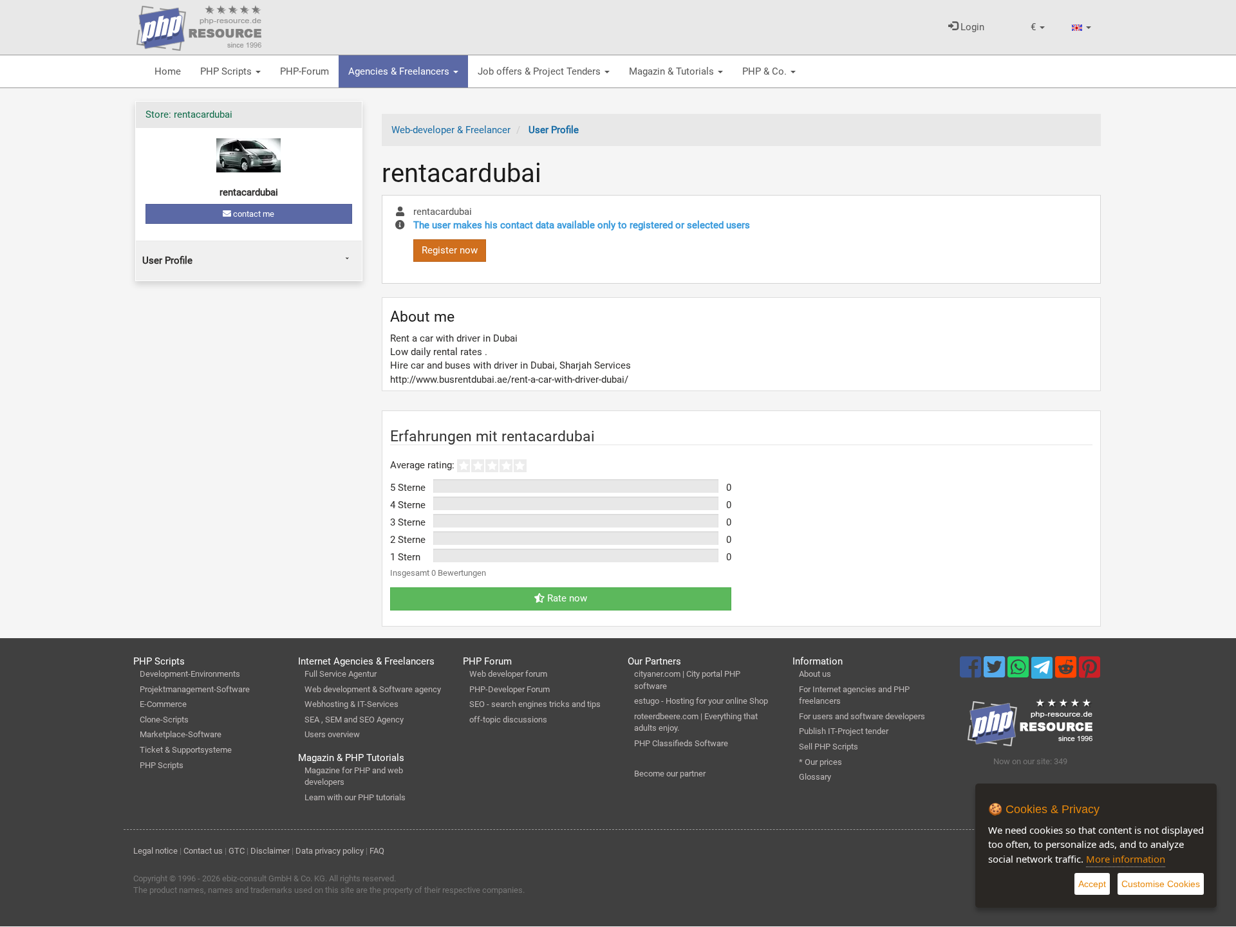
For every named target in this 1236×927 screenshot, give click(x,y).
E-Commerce (163, 704)
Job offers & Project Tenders (540, 71)
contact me (252, 214)
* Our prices (820, 762)
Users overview (332, 734)
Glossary (815, 777)
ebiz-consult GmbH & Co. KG (273, 878)
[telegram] (1043, 671)
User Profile (167, 260)
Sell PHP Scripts (828, 746)
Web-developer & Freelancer (450, 130)
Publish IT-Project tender (843, 731)
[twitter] (995, 673)
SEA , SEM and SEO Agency (354, 719)
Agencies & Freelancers (400, 71)
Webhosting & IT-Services (351, 704)
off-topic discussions (508, 719)
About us (815, 674)
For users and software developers (862, 716)
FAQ (377, 851)
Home (167, 71)
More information (1125, 858)
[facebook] (972, 673)
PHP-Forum (304, 71)
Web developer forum (508, 674)
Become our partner (670, 773)
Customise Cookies (1160, 884)
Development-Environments (190, 674)
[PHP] (199, 26)
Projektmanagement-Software (195, 689)
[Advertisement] (249, 386)
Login (971, 27)
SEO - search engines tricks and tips (535, 704)
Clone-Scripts (164, 719)
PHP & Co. (765, 71)
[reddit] (1067, 673)
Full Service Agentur (340, 674)
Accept (1092, 884)
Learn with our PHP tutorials (355, 797)
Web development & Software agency (372, 689)
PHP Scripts (227, 71)
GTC (237, 851)
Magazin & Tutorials (672, 71)
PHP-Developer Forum (509, 689)
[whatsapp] (1019, 673)
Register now (450, 250)
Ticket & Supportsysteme (186, 750)
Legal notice (155, 851)
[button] (1037, 27)
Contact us (203, 851)
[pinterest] (1089, 673)
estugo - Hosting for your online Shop (701, 701)
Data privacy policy (329, 851)
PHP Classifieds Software (681, 743)
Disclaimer (270, 851)
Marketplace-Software (180, 734)
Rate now (566, 598)
